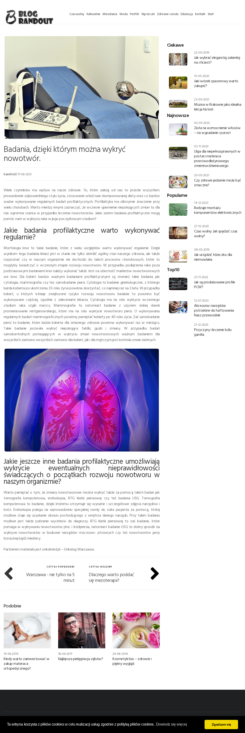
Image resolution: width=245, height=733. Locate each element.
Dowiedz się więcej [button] (171, 724)
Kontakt (200, 13)
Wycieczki (148, 13)
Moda (124, 13)
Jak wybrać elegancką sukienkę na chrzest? (217, 60)
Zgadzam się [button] (221, 724)
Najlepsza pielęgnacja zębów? (80, 658)
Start (211, 13)
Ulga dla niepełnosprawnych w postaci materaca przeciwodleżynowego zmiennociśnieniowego (217, 158)
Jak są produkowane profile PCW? (214, 284)
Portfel (134, 13)
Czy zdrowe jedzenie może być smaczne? (217, 182)
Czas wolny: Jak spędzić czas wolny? (216, 233)
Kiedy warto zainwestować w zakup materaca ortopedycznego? (27, 663)
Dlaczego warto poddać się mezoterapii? (111, 577)
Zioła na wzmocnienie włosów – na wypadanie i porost (217, 130)
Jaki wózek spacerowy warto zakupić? (216, 83)
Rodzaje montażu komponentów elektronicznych (217, 210)
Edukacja (187, 13)
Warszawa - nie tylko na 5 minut (50, 577)
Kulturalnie (93, 13)
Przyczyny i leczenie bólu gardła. (212, 332)
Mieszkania (110, 13)
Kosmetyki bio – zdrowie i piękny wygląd (131, 661)
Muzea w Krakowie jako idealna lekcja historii (217, 106)
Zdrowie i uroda (167, 13)
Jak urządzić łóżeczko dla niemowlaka (213, 257)
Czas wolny (76, 13)
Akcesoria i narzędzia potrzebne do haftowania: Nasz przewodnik (214, 310)
